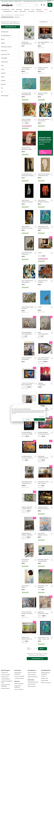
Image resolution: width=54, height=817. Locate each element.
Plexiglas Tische (44, 678)
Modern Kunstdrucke (18, 683)
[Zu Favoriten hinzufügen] (35, 42)
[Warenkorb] (41, 5)
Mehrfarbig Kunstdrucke (33, 682)
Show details (41, 416)
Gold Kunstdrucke (31, 684)
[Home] (7, 4)
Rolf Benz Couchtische (46, 682)
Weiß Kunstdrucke (32, 686)
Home (2, 15)
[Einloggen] (44, 5)
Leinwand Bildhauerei (5, 678)
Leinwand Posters (5, 676)
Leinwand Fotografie (5, 674)
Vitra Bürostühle (44, 680)
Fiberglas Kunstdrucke (32, 676)
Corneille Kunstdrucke (19, 678)
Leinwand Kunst (9, 15)
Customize (27, 419)
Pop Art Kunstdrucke (18, 689)
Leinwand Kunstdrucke (19, 15)
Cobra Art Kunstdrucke (19, 676)
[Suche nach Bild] (36, 4)
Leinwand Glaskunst (5, 688)
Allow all (39, 419)
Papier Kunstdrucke (32, 672)
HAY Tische (43, 676)
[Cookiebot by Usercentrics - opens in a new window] (41, 406)
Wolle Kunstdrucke (32, 674)
